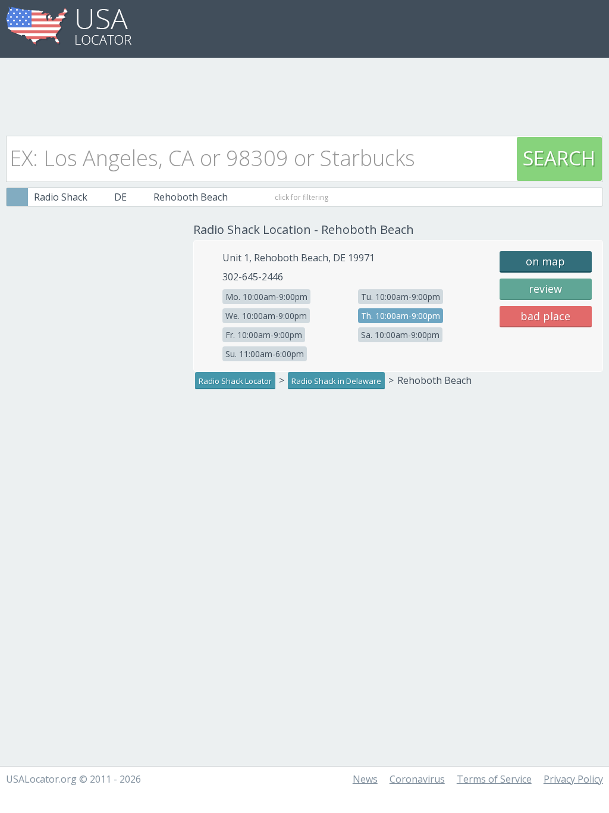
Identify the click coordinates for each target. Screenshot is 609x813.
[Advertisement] (304, 93)
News (365, 779)
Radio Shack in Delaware (336, 381)
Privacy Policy (573, 779)
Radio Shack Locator (235, 381)
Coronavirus (417, 779)
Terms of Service (494, 779)
